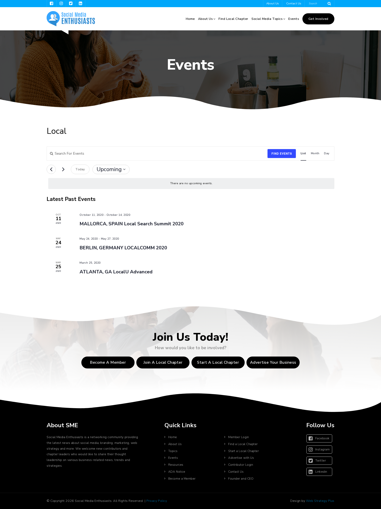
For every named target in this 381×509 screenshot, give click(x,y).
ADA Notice (176, 472)
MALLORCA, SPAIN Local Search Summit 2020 (132, 224)
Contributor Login (240, 465)
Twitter (320, 460)
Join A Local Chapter (163, 362)
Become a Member (108, 362)
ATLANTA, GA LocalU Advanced (116, 272)
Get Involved (318, 19)
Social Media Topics (267, 19)
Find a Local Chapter (243, 444)
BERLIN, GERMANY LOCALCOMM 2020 (123, 248)
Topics (172, 451)
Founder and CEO (240, 479)
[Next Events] (63, 169)
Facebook (322, 438)
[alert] (191, 183)
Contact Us (293, 3)
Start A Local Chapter (218, 362)
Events (293, 19)
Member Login (238, 437)
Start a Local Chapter (243, 451)
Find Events (281, 153)
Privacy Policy (156, 501)
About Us (272, 3)
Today (80, 169)
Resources (175, 465)
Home (190, 19)
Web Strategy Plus (320, 501)
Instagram (322, 449)
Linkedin (321, 471)
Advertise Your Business (273, 362)
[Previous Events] (51, 169)
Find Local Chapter (233, 19)
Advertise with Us (241, 458)
